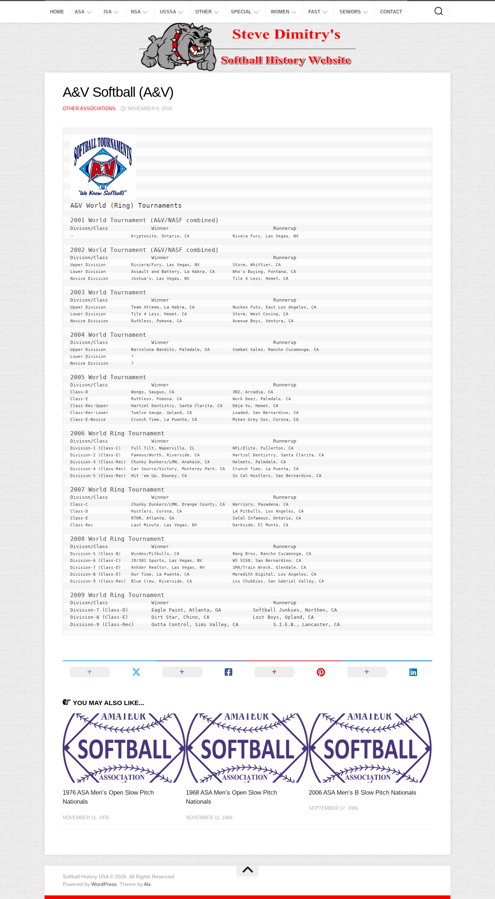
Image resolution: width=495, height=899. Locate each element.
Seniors (350, 11)
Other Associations (89, 108)
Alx (147, 884)
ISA (108, 11)
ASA (79, 11)
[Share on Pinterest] (294, 672)
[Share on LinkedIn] (386, 672)
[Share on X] (109, 672)
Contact (391, 11)
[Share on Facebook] (201, 672)
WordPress (104, 884)
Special (241, 11)
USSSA (168, 11)
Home (57, 11)
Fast (314, 11)
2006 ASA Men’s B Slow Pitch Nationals (362, 792)
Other (203, 11)
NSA (136, 11)
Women (280, 11)
